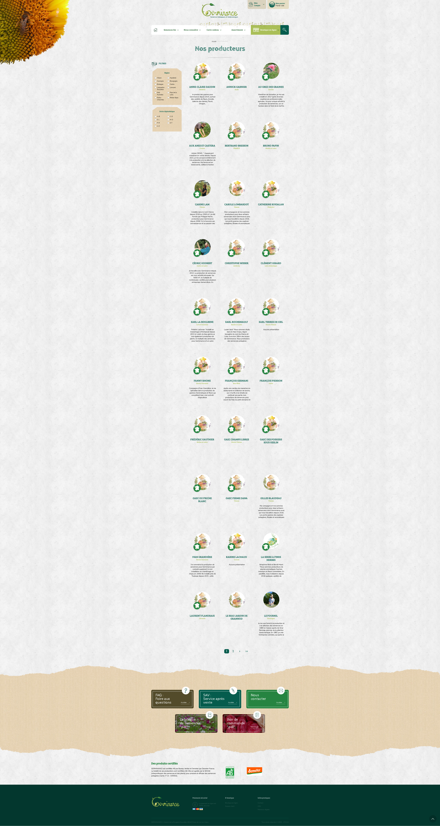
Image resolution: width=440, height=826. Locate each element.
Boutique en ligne (268, 29)
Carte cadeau (213, 29)
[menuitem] (278, 4)
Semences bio (170, 29)
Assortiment (237, 29)
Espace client (229, 806)
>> (246, 651)
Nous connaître (191, 29)
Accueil (214, 41)
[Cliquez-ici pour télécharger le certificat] (254, 771)
